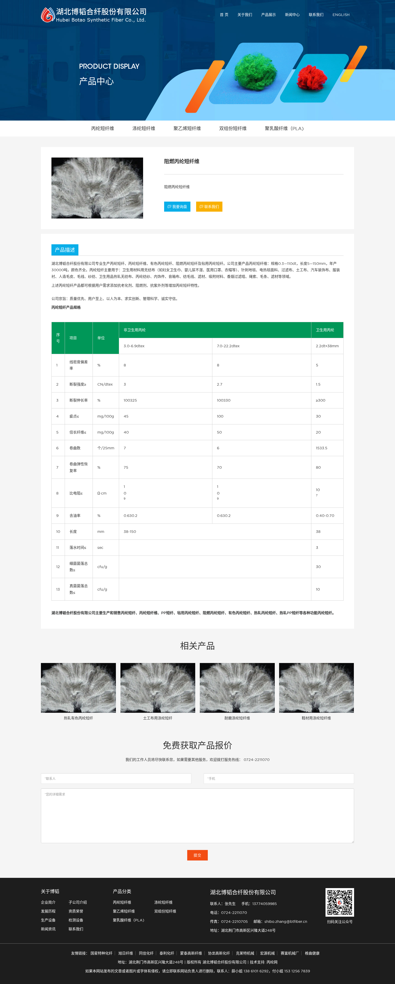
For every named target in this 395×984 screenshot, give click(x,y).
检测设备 (76, 920)
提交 (197, 855)
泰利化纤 (167, 953)
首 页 (224, 15)
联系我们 (316, 15)
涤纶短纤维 (163, 902)
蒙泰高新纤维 (191, 953)
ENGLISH (341, 15)
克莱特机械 (245, 953)
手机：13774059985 (259, 904)
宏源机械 (267, 953)
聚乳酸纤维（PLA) (128, 920)
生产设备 (48, 920)
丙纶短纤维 (122, 902)
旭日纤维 (125, 953)
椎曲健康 (312, 953)
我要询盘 (177, 207)
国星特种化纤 (101, 953)
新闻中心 (292, 15)
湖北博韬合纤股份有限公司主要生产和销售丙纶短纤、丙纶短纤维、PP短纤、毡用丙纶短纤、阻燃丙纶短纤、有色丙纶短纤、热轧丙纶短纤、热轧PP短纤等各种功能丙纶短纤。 (193, 613)
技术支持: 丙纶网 (264, 962)
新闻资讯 (48, 929)
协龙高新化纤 (219, 953)
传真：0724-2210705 (229, 921)
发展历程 (48, 911)
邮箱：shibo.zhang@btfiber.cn (280, 921)
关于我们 (245, 15)
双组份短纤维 (165, 911)
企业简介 (48, 902)
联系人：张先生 (223, 904)
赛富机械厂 (290, 953)
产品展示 (268, 15)
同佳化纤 (146, 953)
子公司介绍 (78, 902)
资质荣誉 (76, 911)
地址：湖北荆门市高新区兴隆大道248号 (243, 930)
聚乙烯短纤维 (124, 911)
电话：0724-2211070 (228, 912)
